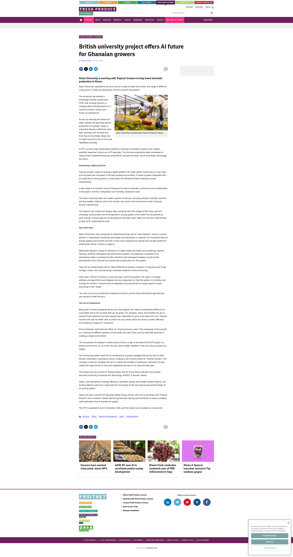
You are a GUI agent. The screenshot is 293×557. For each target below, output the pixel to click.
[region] (269, 537)
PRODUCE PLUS (185, 2)
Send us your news (130, 506)
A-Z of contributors (107, 540)
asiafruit (127, 2)
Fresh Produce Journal (91, 37)
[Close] (288, 523)
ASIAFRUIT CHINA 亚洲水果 (204, 2)
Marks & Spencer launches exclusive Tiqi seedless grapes (197, 468)
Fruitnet (89, 2)
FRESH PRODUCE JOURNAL (165, 2)
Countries (85, 417)
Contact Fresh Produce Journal (135, 502)
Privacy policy (173, 540)
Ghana (94, 417)
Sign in (138, 64)
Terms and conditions (155, 540)
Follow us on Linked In (167, 502)
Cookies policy (187, 540)
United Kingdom (132, 417)
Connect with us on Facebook (206, 502)
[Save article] (166, 69)
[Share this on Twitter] (86, 69)
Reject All (269, 542)
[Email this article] (96, 69)
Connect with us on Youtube (187, 502)
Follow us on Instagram (197, 502)
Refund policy (125, 540)
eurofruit (108, 2)
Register (189, 7)
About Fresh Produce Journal (134, 495)
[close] (167, 64)
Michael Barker (86, 61)
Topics (122, 417)
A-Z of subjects (90, 540)
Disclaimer (138, 540)
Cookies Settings (270, 548)
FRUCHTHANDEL (147, 2)
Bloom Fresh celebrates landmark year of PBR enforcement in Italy (162, 468)
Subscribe (199, 7)
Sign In (207, 7)
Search (212, 13)
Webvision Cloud (151, 548)
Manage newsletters (131, 510)
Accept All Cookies (269, 536)
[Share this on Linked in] (91, 69)
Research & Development (108, 417)
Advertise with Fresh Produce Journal (138, 499)
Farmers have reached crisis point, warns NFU (94, 466)
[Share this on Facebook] (81, 69)
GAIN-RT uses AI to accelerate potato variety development (129, 468)
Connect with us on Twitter (177, 502)
